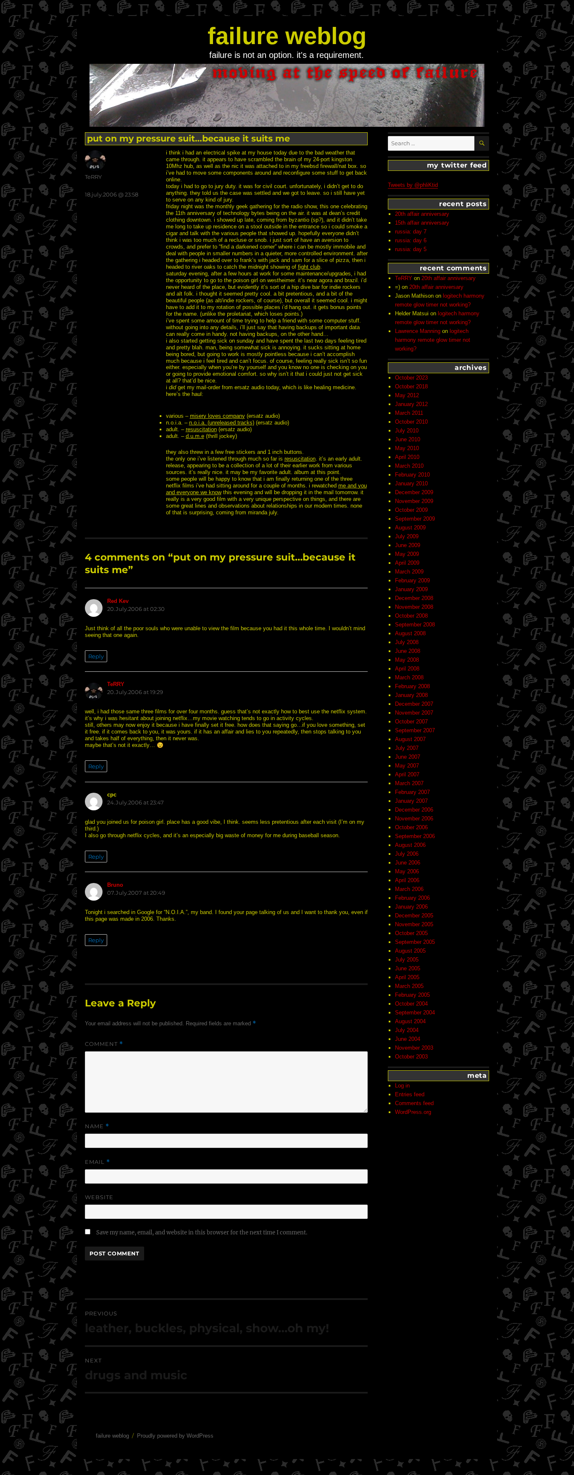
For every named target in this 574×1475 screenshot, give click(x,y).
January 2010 (411, 483)
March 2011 (409, 413)
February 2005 (412, 995)
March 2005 (409, 986)
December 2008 (414, 598)
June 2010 (407, 439)
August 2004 (410, 1021)
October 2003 (411, 1056)
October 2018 (411, 386)
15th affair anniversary (422, 223)
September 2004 (415, 1012)
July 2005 (407, 959)
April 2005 (407, 977)
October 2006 (411, 827)
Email (97, 1162)
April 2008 (407, 668)
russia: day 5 (411, 249)
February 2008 (412, 686)
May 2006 (407, 871)
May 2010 (407, 448)
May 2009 (407, 554)
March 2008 (409, 677)
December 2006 (414, 810)
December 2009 (414, 492)
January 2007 (411, 801)
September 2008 (415, 624)
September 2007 (415, 730)
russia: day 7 (411, 231)
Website (99, 1197)
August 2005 (410, 951)
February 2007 (412, 792)
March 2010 (409, 466)
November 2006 (414, 818)
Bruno (115, 885)
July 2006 (407, 854)
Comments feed (414, 1103)
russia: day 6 (411, 240)
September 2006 (415, 836)
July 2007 (407, 748)
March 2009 (409, 572)
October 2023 (411, 378)
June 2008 (407, 651)
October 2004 (411, 1004)
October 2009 (411, 510)
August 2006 (410, 845)
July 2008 (407, 642)
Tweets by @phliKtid (413, 185)
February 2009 (412, 580)
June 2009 (407, 545)
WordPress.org (413, 1112)
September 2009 (415, 519)
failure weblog (287, 36)
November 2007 (414, 713)
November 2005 (414, 924)
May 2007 (407, 765)
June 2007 (407, 757)
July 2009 (407, 536)
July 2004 (407, 1030)
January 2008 (411, 695)
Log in (402, 1085)
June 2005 (407, 968)
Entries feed (409, 1094)
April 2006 (407, 880)
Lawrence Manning (417, 331)
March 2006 (409, 889)
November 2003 (414, 1048)
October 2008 (411, 616)
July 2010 (407, 430)
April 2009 (407, 563)
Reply (96, 656)
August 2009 (410, 527)
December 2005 (414, 915)
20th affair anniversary (422, 214)
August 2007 (410, 739)
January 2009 (411, 589)
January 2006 (411, 907)
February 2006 (412, 898)
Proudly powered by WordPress (175, 1436)
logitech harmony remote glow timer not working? (432, 340)
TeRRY (93, 176)
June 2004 (407, 1039)
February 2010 (412, 475)
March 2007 (409, 783)
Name (97, 1126)
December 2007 (414, 704)
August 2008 (410, 633)
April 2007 (407, 774)
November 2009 (414, 501)
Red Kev (118, 601)
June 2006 (407, 862)
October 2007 (411, 721)
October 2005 (411, 933)
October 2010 (411, 422)
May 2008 (407, 660)
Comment (104, 1044)
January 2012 (411, 404)
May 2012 (407, 395)
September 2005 (415, 942)
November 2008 (414, 607)
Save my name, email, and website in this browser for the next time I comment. (201, 1232)
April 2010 (407, 457)
